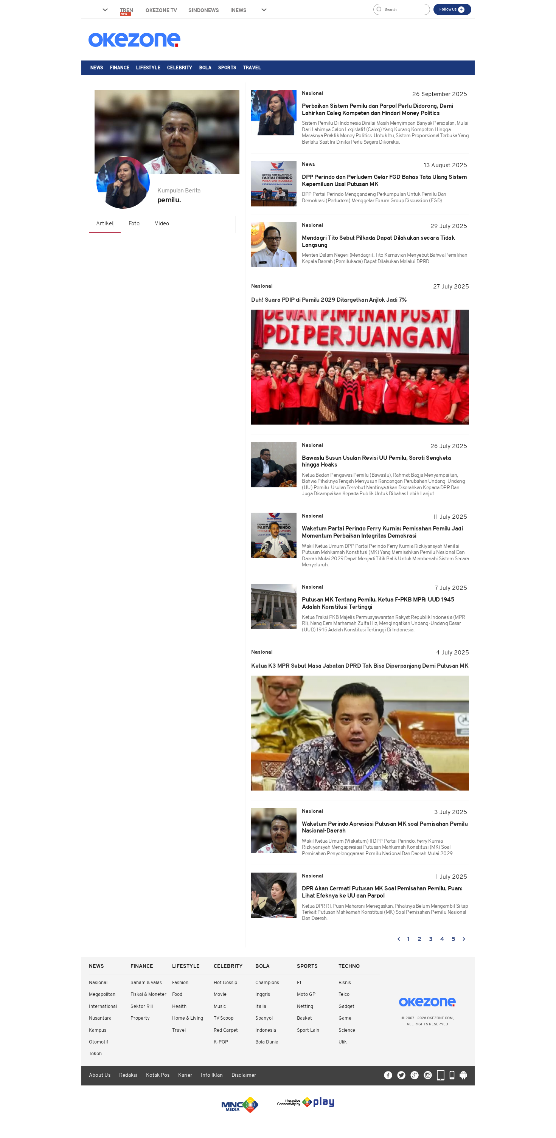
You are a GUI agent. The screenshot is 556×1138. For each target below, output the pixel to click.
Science (347, 1030)
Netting (305, 1006)
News (96, 67)
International (103, 1006)
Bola (205, 67)
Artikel (104, 224)
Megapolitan (102, 994)
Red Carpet (226, 1030)
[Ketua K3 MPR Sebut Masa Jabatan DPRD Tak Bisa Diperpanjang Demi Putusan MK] (360, 733)
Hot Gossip (225, 982)
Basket (304, 1018)
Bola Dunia (266, 1042)
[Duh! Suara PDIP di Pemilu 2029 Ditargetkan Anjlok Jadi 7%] (360, 367)
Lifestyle (148, 67)
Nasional (98, 982)
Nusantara (100, 1018)
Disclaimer (243, 1075)
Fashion (180, 982)
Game (345, 1018)
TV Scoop (223, 1018)
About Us (99, 1075)
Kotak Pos (157, 1075)
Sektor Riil (141, 1006)
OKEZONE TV (161, 10)
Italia (260, 1006)
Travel (252, 67)
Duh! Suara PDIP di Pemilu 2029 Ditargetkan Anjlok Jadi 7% (329, 300)
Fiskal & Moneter (148, 994)
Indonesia (265, 1030)
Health (179, 1006)
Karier (185, 1075)
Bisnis (345, 982)
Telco (344, 994)
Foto (134, 224)
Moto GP (306, 994)
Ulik (343, 1042)
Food (177, 994)
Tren (127, 11)
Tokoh (95, 1053)
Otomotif (98, 1042)
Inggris (262, 994)
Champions (267, 982)
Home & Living (187, 1018)
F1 (299, 982)
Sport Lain (308, 1030)
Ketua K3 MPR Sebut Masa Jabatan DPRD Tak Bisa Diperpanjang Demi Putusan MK (359, 666)
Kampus (97, 1030)
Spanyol (264, 1018)
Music (220, 1006)
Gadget (346, 1006)
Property (140, 1018)
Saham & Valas (146, 982)
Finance (120, 67)
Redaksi (128, 1075)
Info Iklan (212, 1075)
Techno (349, 966)
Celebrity (180, 67)
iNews (238, 10)
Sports (227, 67)
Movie (220, 994)
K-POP (221, 1042)
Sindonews (203, 10)
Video (162, 224)
